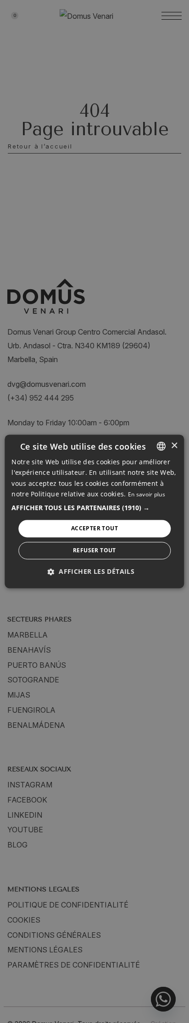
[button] (94, 508)
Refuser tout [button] (94, 551)
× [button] (174, 445)
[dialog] (94, 511)
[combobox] (161, 446)
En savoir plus (146, 494)
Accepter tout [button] (94, 528)
